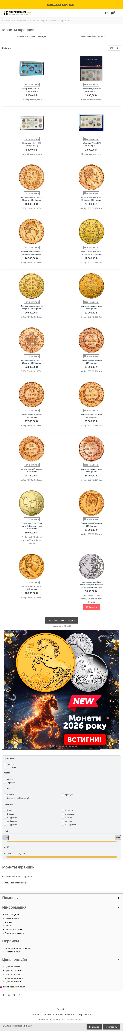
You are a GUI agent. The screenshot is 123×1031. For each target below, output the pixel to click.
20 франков (12, 821)
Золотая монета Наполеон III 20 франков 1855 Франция (32, 198)
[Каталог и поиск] (106, 13)
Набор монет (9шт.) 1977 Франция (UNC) (31, 90)
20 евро (68, 817)
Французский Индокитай (18, 798)
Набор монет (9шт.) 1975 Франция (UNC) (31, 144)
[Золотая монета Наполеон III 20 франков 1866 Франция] (91, 177)
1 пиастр (69, 810)
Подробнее (94, 1027)
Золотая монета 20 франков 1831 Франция (91, 524)
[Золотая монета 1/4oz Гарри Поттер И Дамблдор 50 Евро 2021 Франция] (31, 503)
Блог (36, 1014)
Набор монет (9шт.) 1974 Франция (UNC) (91, 90)
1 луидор (11, 810)
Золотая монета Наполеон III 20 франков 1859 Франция (32, 307)
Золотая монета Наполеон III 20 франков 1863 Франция (32, 253)
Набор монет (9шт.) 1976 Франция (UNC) (91, 144)
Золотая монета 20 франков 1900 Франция (91, 307)
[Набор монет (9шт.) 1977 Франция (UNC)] (31, 68)
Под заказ (11, 764)
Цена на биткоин (13, 981)
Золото (10, 779)
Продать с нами (13, 951)
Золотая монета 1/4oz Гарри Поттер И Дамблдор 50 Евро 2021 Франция (32, 526)
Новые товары (12, 918)
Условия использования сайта (59, 1014)
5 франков (69, 814)
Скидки (8, 922)
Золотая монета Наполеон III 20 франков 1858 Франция (91, 253)
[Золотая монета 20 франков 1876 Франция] (31, 448)
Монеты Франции (18, 867)
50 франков (12, 824)
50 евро (68, 821)
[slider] (5, 841)
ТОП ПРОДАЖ (12, 914)
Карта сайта (85, 1014)
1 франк (10, 814)
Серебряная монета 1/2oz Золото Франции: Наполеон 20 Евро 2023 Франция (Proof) (91, 584)
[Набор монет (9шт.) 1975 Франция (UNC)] (31, 123)
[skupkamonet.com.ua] (17, 13)
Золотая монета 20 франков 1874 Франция (91, 416)
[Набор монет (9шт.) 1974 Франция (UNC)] (91, 68)
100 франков (70, 824)
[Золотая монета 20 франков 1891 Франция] (91, 340)
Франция (69, 795)
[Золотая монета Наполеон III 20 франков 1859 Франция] (31, 286)
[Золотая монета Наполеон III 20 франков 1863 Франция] (31, 231)
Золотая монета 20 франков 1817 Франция (31, 588)
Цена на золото (12, 966)
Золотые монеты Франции (15, 883)
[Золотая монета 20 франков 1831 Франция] (91, 503)
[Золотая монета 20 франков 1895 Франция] (31, 394)
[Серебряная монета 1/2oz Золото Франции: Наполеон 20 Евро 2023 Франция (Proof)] (91, 566)
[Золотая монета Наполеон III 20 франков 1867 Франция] (31, 340)
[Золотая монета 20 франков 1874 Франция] (91, 394)
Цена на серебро (13, 970)
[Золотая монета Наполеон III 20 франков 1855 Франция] (31, 177)
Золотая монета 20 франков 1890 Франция (91, 470)
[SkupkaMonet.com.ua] (118, 13)
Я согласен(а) (111, 1027)
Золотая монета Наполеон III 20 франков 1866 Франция (91, 198)
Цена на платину (13, 974)
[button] (116, 690)
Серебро (11, 782)
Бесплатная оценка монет (18, 948)
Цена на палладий (14, 978)
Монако (10, 795)
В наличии (11, 767)
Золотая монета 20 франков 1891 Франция (91, 361)
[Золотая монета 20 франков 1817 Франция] (31, 566)
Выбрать (6, 48)
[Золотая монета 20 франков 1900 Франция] (91, 286)
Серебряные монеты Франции (17, 876)
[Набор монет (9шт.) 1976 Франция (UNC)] (91, 123)
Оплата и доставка (14, 929)
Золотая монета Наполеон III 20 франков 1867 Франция (32, 361)
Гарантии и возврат (14, 933)
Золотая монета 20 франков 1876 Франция (31, 470)
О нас (8, 925)
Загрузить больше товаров (62, 620)
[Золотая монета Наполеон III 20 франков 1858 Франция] (91, 231)
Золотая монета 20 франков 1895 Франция (31, 416)
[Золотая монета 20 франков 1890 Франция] (91, 448)
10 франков (12, 817)
